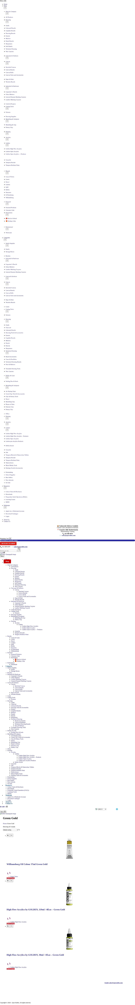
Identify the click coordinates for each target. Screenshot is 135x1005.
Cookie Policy (77, 986)
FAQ (42, 983)
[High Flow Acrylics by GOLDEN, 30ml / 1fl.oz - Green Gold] (69, 951)
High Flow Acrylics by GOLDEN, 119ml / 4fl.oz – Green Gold (36, 909)
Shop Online (12, 984)
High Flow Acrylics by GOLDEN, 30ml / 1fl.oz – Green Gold (35, 955)
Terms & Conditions (79, 985)
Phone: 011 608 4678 (111, 984)
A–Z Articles (44, 984)
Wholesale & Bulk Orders (16, 988)
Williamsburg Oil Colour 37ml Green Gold (27, 864)
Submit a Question (46, 986)
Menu (2, 556)
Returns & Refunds (79, 988)
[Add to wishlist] (8, 835)
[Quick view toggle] (11, 835)
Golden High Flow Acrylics (18, 922)
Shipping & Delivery (79, 990)
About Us (12, 986)
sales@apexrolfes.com (20, 547)
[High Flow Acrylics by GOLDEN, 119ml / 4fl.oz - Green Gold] (69, 905)
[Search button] (19, 550)
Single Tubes (14, 876)
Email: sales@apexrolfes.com (114, 983)
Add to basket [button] (11, 878)
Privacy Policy (77, 983)
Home (10, 983)
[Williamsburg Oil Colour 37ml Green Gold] (69, 860)
